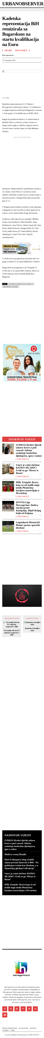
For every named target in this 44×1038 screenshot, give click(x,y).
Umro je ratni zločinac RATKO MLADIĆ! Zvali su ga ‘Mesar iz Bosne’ (28, 469)
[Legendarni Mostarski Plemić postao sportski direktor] (8, 526)
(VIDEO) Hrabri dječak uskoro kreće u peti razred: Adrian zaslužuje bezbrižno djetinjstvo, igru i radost (29, 450)
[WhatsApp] (20, 66)
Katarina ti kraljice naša (32, 629)
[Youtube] (4, 1014)
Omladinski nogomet (10, 286)
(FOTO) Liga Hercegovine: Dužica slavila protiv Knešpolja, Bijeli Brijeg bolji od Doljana (28, 508)
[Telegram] (41, 66)
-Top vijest (22, 459)
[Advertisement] (22, 315)
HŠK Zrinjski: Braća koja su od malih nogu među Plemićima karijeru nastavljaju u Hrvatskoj (27, 488)
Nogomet (21, 50)
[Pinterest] (15, 66)
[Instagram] (10, 1008)
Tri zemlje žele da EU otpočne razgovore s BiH (12, 632)
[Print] (35, 66)
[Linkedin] (25, 66)
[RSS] (29, 1008)
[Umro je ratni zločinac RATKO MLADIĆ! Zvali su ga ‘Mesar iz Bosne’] (8, 469)
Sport (8, 50)
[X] (9, 66)
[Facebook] (4, 66)
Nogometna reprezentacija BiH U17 (21, 284)
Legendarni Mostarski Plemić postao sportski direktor (28, 525)
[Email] (30, 66)
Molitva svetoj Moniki (15, 854)
